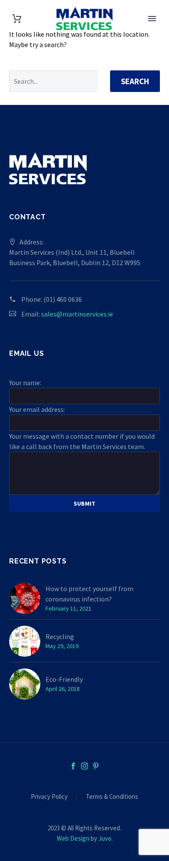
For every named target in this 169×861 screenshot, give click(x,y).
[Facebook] (73, 766)
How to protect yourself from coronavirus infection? (89, 593)
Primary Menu (152, 18)
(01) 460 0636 (62, 299)
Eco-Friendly (64, 679)
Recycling (60, 636)
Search (135, 81)
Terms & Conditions (112, 797)
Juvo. (105, 838)
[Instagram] (84, 766)
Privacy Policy (49, 797)
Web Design (73, 838)
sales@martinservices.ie (77, 314)
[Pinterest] (95, 766)
